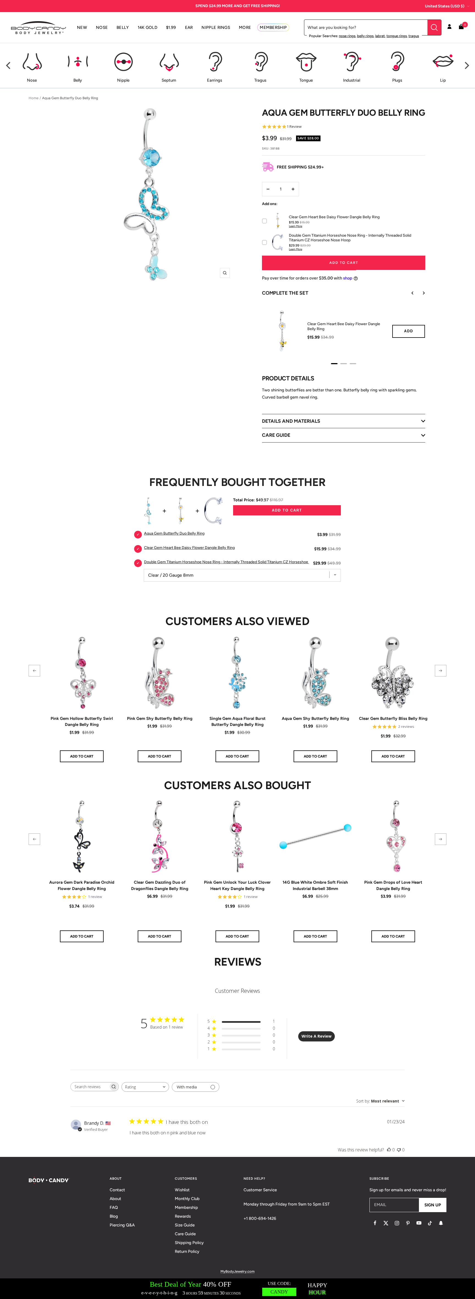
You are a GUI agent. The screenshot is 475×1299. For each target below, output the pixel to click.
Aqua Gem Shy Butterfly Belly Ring (315, 718)
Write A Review (317, 1036)
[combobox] (145, 1087)
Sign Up (432, 1205)
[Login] (449, 27)
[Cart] (461, 27)
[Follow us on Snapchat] (440, 1223)
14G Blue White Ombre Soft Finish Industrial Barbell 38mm (315, 885)
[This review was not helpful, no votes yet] (399, 1150)
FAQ (114, 1207)
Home (33, 98)
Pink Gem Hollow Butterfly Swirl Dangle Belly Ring (82, 721)
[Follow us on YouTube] (418, 1223)
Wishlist (182, 1189)
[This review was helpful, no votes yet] (389, 1150)
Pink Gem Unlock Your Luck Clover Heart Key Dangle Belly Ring (237, 885)
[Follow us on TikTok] (429, 1223)
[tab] (334, 363)
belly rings (365, 36)
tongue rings (396, 36)
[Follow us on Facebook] (374, 1223)
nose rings (347, 36)
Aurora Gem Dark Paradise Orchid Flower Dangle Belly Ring (81, 885)
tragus (413, 36)
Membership (186, 1207)
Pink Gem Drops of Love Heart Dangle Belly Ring (393, 885)
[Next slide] (419, 293)
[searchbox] (90, 1086)
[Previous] (9, 65)
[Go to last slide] (408, 293)
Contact (117, 1189)
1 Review (294, 126)
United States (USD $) (444, 6)
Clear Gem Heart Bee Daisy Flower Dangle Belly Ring (343, 326)
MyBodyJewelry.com (237, 1271)
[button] (34, 670)
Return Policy (187, 1251)
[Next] (466, 65)
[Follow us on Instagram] (396, 1223)
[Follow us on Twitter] (385, 1223)
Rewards (183, 1216)
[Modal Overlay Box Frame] (237, 1288)
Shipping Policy (189, 1242)
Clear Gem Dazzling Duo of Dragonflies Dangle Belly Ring (159, 885)
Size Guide (185, 1225)
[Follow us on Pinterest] (407, 1223)
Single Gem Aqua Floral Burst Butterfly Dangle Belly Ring (237, 721)
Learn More (295, 226)
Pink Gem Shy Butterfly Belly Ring (159, 718)
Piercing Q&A (122, 1225)
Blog (114, 1216)
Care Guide (185, 1233)
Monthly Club (187, 1198)
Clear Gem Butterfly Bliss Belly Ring (393, 718)
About (115, 1198)
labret (380, 36)
